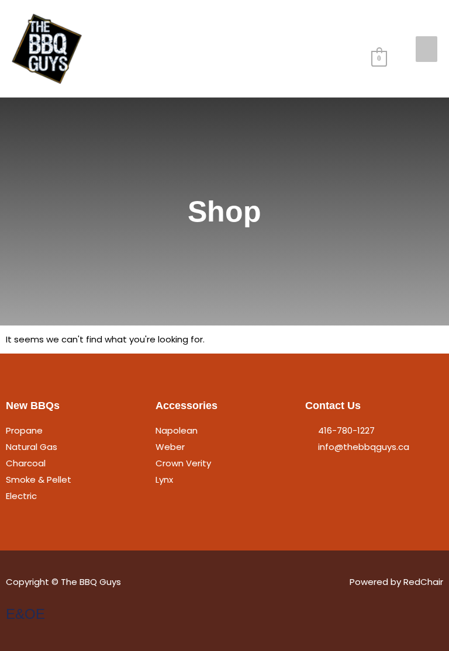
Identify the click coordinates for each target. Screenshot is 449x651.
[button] (384, 28)
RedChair (423, 582)
